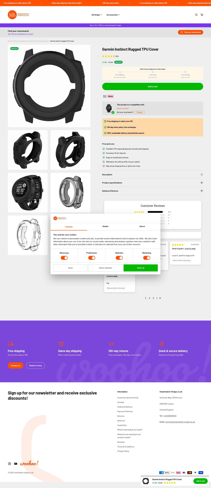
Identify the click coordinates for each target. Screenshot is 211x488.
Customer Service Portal (127, 397)
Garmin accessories (20, 41)
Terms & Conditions (125, 446)
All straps (96, 15)
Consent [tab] (69, 227)
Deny (70, 268)
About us (121, 420)
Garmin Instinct (123, 108)
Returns (120, 416)
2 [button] (149, 298)
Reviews (121, 442)
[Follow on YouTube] (15, 463)
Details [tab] (106, 226)
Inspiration (122, 425)
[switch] (91, 258)
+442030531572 (169, 416)
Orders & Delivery (124, 407)
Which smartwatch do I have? (22, 34)
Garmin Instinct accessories (38, 41)
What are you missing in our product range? (129, 436)
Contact (120, 402)
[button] (109, 56)
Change (139, 112)
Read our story (35, 365)
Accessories (112, 15)
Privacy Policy (123, 451)
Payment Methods (125, 411)
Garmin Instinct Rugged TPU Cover (62, 41)
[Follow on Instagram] (9, 463)
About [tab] (142, 226)
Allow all (140, 268)
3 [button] (153, 298)
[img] (178, 245)
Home (10, 41)
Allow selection (105, 268)
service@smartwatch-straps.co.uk (180, 422)
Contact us (15, 365)
